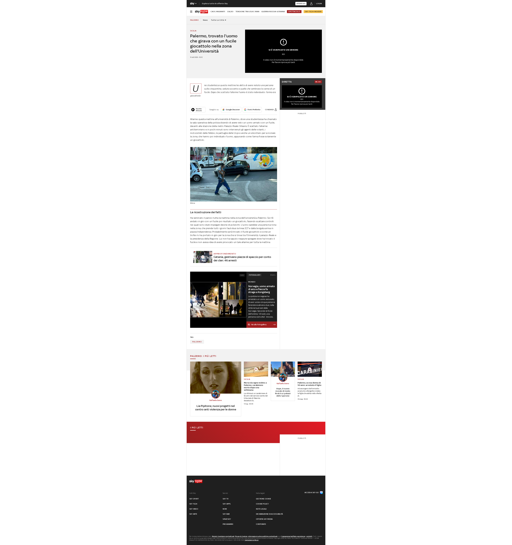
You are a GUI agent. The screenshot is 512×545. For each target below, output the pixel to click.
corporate (261, 524)
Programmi (228, 524)
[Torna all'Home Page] (201, 11)
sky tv (225, 499)
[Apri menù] (191, 11)
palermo (197, 342)
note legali (261, 509)
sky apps (227, 504)
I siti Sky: (192, 493)
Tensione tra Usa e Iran (247, 12)
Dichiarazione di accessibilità (269, 514)
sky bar (226, 514)
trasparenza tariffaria (289, 536)
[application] (197, 109)
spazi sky (227, 519)
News (205, 20)
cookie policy (262, 504)
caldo (230, 12)
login (319, 4)
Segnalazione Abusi (252, 540)
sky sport (194, 499)
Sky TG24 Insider (313, 12)
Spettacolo (294, 12)
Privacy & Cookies (241, 536)
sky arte (193, 514)
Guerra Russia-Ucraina (273, 12)
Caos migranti (218, 12)
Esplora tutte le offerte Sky (215, 4)
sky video (193, 509)
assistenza (301, 536)
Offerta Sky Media (264, 519)
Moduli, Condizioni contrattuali (223, 536)
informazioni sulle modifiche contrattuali (262, 536)
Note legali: (260, 493)
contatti (309, 536)
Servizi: (225, 493)
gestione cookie (263, 499)
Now (225, 509)
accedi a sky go (312, 493)
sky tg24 (193, 504)
